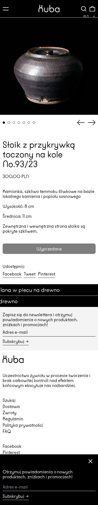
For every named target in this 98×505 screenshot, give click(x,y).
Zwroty (9, 412)
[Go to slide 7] (34, 122)
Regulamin (13, 418)
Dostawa (11, 406)
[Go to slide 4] (19, 122)
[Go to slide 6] (29, 122)
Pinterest (11, 452)
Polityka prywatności (23, 425)
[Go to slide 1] (4, 122)
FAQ (7, 431)
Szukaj (9, 400)
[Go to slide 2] (9, 122)
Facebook (12, 446)
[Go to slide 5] (24, 122)
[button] (84, 8)
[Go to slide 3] (14, 122)
